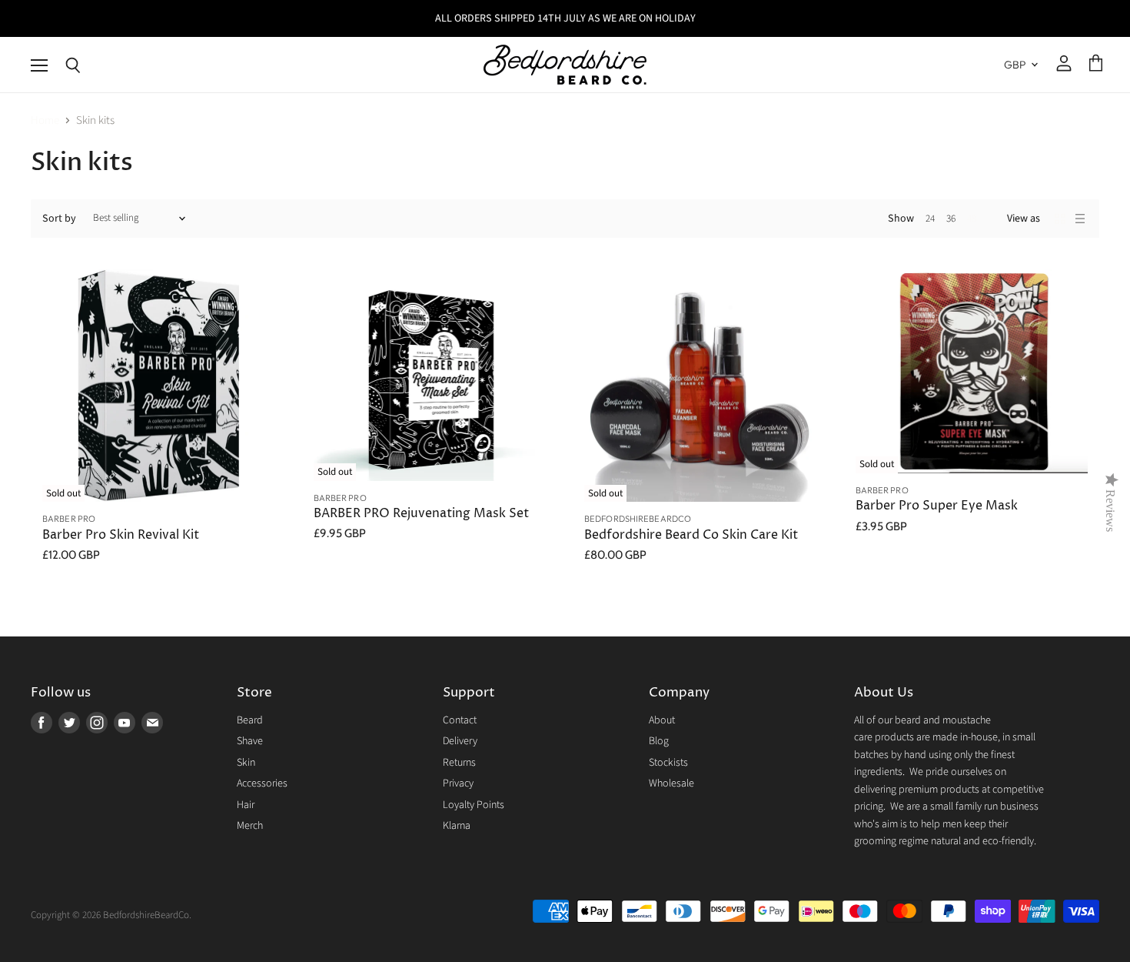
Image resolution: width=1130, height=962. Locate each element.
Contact (460, 720)
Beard (250, 720)
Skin (246, 762)
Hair (245, 805)
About (662, 720)
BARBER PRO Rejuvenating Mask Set (421, 514)
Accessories (262, 783)
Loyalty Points (473, 805)
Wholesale (671, 783)
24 (930, 218)
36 (951, 218)
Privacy (458, 783)
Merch (250, 825)
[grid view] (1060, 218)
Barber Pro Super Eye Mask (937, 506)
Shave (250, 741)
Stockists (668, 762)
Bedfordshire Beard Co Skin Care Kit (691, 535)
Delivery (460, 741)
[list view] (1080, 218)
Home (45, 120)
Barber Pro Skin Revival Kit (120, 535)
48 (971, 218)
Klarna (456, 825)
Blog (659, 741)
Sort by (59, 218)
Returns (459, 762)
